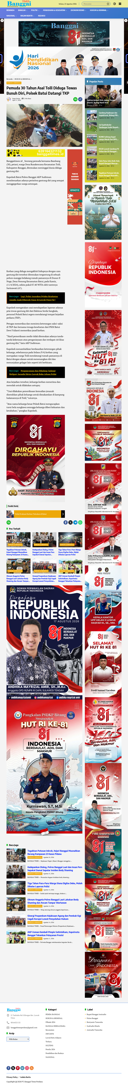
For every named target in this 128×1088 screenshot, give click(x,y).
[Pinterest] (18, 1068)
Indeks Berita (25, 1077)
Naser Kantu (16, 98)
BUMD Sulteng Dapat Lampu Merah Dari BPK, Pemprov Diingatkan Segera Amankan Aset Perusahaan (108, 138)
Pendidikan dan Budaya (55, 1053)
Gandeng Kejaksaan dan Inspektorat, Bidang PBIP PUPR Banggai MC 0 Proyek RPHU (109, 114)
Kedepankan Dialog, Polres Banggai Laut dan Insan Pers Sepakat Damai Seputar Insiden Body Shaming (43, 552)
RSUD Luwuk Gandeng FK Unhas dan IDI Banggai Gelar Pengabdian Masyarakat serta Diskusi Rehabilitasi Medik (109, 150)
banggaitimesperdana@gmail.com (24, 1027)
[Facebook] (66, 522)
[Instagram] (27, 1068)
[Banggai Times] (19, 3)
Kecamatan (50, 1030)
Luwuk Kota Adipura (53, 1037)
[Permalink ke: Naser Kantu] (9, 99)
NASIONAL (50, 1057)
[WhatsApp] (80, 522)
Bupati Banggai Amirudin (96, 1014)
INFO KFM (50, 1034)
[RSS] (32, 1068)
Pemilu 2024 (50, 1049)
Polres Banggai (92, 1018)
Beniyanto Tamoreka (95, 1022)
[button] (108, 4)
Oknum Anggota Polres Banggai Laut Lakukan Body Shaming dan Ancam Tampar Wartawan (17, 578)
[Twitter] (70, 522)
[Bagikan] (80, 99)
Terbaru (49, 1041)
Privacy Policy (12, 1077)
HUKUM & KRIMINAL (14, 83)
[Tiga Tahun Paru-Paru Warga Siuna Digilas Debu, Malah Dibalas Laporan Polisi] (70, 539)
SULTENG (49, 1045)
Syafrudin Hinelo (93, 1026)
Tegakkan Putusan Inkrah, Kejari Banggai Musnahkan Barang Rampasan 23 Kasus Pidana (16, 552)
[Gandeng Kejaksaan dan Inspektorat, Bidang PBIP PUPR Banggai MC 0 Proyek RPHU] (92, 115)
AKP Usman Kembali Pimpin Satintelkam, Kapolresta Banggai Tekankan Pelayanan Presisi (69, 578)
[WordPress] (22, 1068)
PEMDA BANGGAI (53, 1014)
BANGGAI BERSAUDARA (55, 1026)
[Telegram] (75, 522)
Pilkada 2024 (50, 1022)
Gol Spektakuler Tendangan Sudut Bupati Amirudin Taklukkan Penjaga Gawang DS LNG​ (108, 126)
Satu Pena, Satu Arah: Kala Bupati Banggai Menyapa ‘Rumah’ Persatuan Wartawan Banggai (109, 162)
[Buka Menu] (120, 3)
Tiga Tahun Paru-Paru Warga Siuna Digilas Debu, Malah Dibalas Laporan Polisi (69, 552)
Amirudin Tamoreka (94, 1030)
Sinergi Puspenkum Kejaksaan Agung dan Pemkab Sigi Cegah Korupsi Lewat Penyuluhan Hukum (44, 578)
